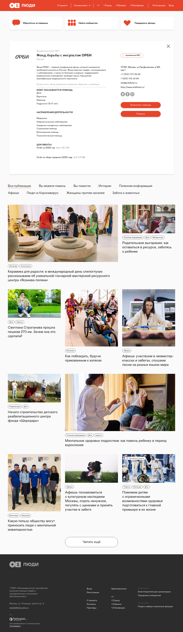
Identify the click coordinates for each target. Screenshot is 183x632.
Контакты (91, 604)
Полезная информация (135, 186)
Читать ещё (92, 542)
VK (123, 94)
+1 (98, 5)
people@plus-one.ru (18, 608)
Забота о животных (126, 193)
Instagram (132, 94)
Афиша (13, 193)
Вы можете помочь (52, 186)
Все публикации (19, 186)
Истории (105, 186)
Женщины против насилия (85, 193)
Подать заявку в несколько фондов (155, 606)
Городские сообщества (149, 595)
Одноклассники (119, 588)
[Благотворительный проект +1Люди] (24, 5)
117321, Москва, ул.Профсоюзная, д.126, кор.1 (140, 68)
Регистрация (93, 592)
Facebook (127, 94)
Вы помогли (82, 186)
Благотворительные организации (154, 591)
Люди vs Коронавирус (42, 193)
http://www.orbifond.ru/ (133, 87)
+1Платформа (137, 5)
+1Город (107, 5)
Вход (89, 588)
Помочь (141, 114)
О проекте (62, 5)
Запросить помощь (140, 105)
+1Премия (121, 5)
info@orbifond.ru (129, 83)
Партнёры (91, 607)
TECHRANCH (15, 626)
